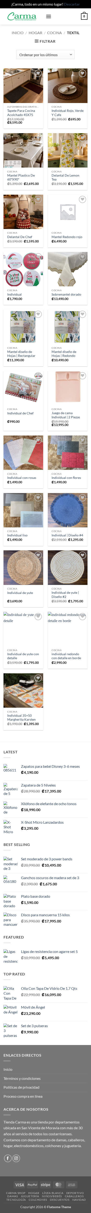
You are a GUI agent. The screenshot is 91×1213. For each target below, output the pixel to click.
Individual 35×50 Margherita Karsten (21, 718)
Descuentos (59, 1199)
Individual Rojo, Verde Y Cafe (68, 113)
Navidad (79, 1199)
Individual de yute (20, 593)
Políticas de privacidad (21, 1087)
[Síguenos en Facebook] (8, 1158)
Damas (12, 1196)
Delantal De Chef (19, 237)
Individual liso (17, 535)
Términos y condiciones (22, 1078)
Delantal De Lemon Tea (65, 177)
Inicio (18, 32)
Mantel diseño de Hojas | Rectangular (21, 354)
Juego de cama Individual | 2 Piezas (66, 415)
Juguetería (30, 1196)
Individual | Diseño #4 (67, 535)
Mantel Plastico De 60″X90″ (21, 177)
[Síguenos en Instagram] (16, 1158)
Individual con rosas (21, 478)
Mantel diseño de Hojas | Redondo (64, 354)
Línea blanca (52, 1193)
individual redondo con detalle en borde (66, 656)
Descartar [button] (72, 4)
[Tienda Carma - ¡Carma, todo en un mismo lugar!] (23, 16)
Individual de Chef (20, 413)
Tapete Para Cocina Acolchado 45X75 (21, 113)
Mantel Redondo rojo (67, 237)
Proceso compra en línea (23, 1096)
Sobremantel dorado (66, 294)
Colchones (38, 1199)
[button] (48, 16)
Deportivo (75, 1193)
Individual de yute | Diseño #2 (65, 595)
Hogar (35, 32)
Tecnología (16, 1199)
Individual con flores (66, 478)
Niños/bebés (52, 1196)
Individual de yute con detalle (23, 656)
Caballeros (74, 1196)
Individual (14, 294)
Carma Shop (15, 1193)
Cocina (54, 32)
